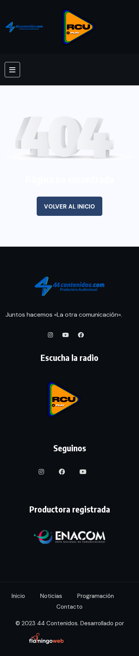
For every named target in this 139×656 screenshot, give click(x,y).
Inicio (18, 596)
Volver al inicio (69, 206)
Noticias (51, 596)
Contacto (69, 607)
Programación (95, 596)
